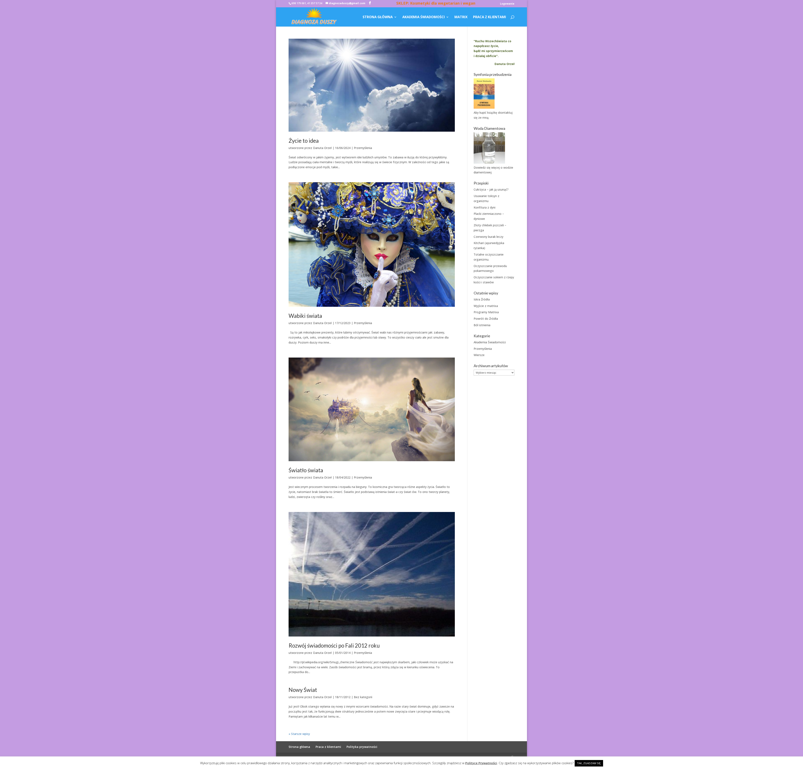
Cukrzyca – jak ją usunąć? (491, 189)
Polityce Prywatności (481, 763)
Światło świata (306, 470)
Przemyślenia (363, 148)
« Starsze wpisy (299, 734)
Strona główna (378, 17)
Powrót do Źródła (486, 319)
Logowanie (507, 4)
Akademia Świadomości (423, 17)
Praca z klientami (489, 17)
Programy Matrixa (486, 312)
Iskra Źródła (482, 299)
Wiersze (479, 355)
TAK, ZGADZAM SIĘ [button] (589, 763)
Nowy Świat (303, 689)
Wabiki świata (305, 315)
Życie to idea (304, 140)
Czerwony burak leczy (488, 237)
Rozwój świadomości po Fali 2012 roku (334, 645)
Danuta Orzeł (322, 148)
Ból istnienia (482, 325)
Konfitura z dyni (484, 207)
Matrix (461, 17)
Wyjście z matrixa (486, 306)
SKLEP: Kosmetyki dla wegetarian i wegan (435, 4)
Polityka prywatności (362, 747)
